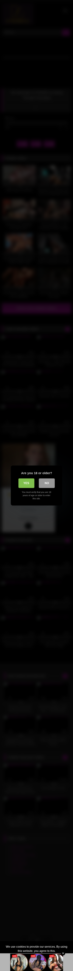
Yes (26, 483)
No (47, 483)
